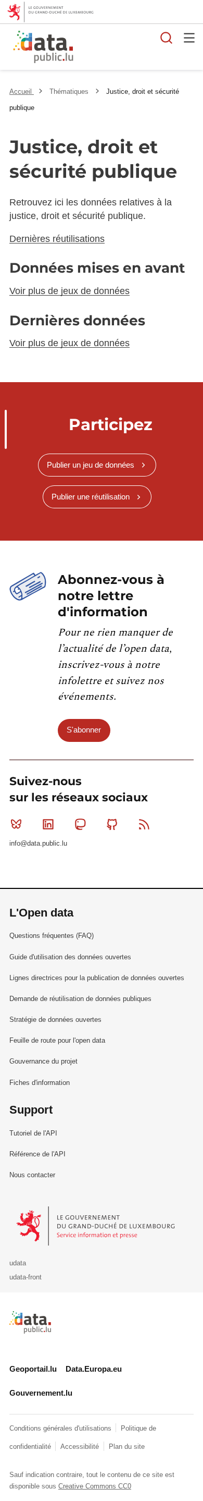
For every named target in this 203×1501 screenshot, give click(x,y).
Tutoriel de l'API (33, 1133)
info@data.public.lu (38, 843)
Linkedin (47, 824)
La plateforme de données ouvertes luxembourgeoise (127, 48)
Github (112, 824)
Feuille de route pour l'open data (57, 1040)
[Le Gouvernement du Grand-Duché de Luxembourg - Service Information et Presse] (97, 1225)
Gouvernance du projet (43, 1061)
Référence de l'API (37, 1154)
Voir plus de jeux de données (69, 291)
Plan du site (127, 1446)
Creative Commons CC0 (94, 1486)
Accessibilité (80, 1446)
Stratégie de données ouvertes (55, 1019)
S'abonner (84, 729)
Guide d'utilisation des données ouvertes (70, 957)
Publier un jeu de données (90, 464)
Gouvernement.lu (40, 1392)
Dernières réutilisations (57, 239)
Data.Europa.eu (94, 1368)
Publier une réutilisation (91, 496)
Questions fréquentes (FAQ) (51, 935)
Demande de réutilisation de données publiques (80, 999)
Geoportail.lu (33, 1368)
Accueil (21, 91)
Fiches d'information (39, 1083)
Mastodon (80, 824)
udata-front (25, 1277)
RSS (144, 824)
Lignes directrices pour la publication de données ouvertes (96, 978)
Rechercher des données (166, 37)
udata (17, 1263)
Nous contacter (32, 1175)
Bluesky (16, 824)
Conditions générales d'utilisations (61, 1428)
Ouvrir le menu (189, 37)
